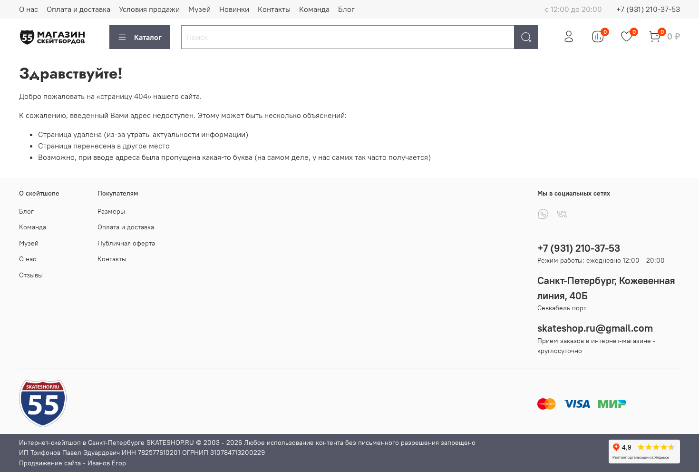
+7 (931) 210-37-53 (648, 9)
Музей (199, 9)
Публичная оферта (126, 243)
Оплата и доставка (78, 9)
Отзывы (31, 275)
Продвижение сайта (50, 463)
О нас (28, 9)
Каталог (148, 37)
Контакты (274, 9)
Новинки (234, 9)
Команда (314, 9)
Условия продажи (149, 9)
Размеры (111, 211)
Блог (346, 9)
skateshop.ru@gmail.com (595, 328)
